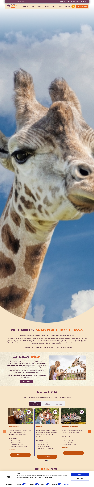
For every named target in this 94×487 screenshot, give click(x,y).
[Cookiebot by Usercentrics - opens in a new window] (8, 484)
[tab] (35, 404)
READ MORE (26, 381)
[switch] (37, 484)
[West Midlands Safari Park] (12, 6)
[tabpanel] (47, 434)
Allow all (80, 474)
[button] (25, 6)
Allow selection (80, 478)
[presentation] (4, 431)
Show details (67, 484)
